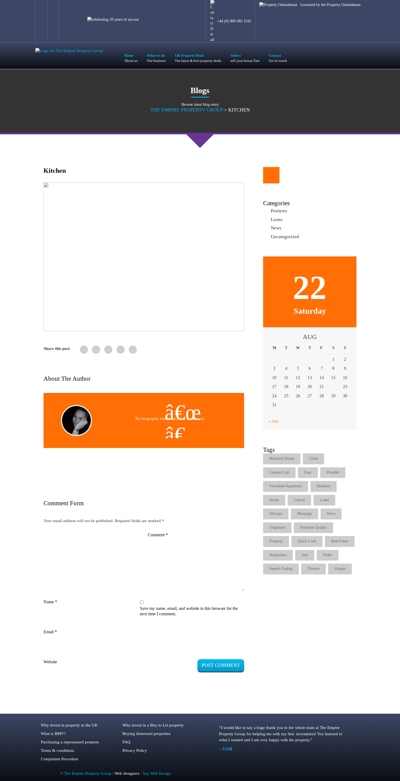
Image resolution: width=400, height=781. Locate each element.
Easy (308, 472)
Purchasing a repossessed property (70, 742)
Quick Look (307, 541)
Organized (277, 527)
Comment (158, 534)
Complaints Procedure (59, 759)
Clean (313, 458)
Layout (299, 500)
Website (50, 661)
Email (50, 631)
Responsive (278, 555)
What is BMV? (53, 733)
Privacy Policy (134, 750)
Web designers (127, 773)
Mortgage (304, 513)
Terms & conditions (57, 750)
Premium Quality (313, 527)
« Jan (274, 421)
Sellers (245, 58)
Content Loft (279, 472)
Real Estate (339, 541)
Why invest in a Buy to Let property (153, 725)
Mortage (275, 513)
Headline (323, 486)
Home (131, 58)
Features (279, 210)
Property (276, 541)
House (274, 500)
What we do (156, 58)
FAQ (126, 742)
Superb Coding (281, 569)
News (276, 228)
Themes (313, 569)
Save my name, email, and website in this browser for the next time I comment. (189, 611)
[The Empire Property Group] (69, 51)
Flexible (333, 472)
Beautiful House (281, 458)
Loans (276, 219)
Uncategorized (285, 236)
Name (50, 602)
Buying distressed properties (146, 733)
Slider (327, 555)
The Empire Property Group (186, 110)
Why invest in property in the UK (69, 725)
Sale (304, 555)
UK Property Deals (198, 58)
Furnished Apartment (285, 486)
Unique (340, 569)
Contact (278, 58)
